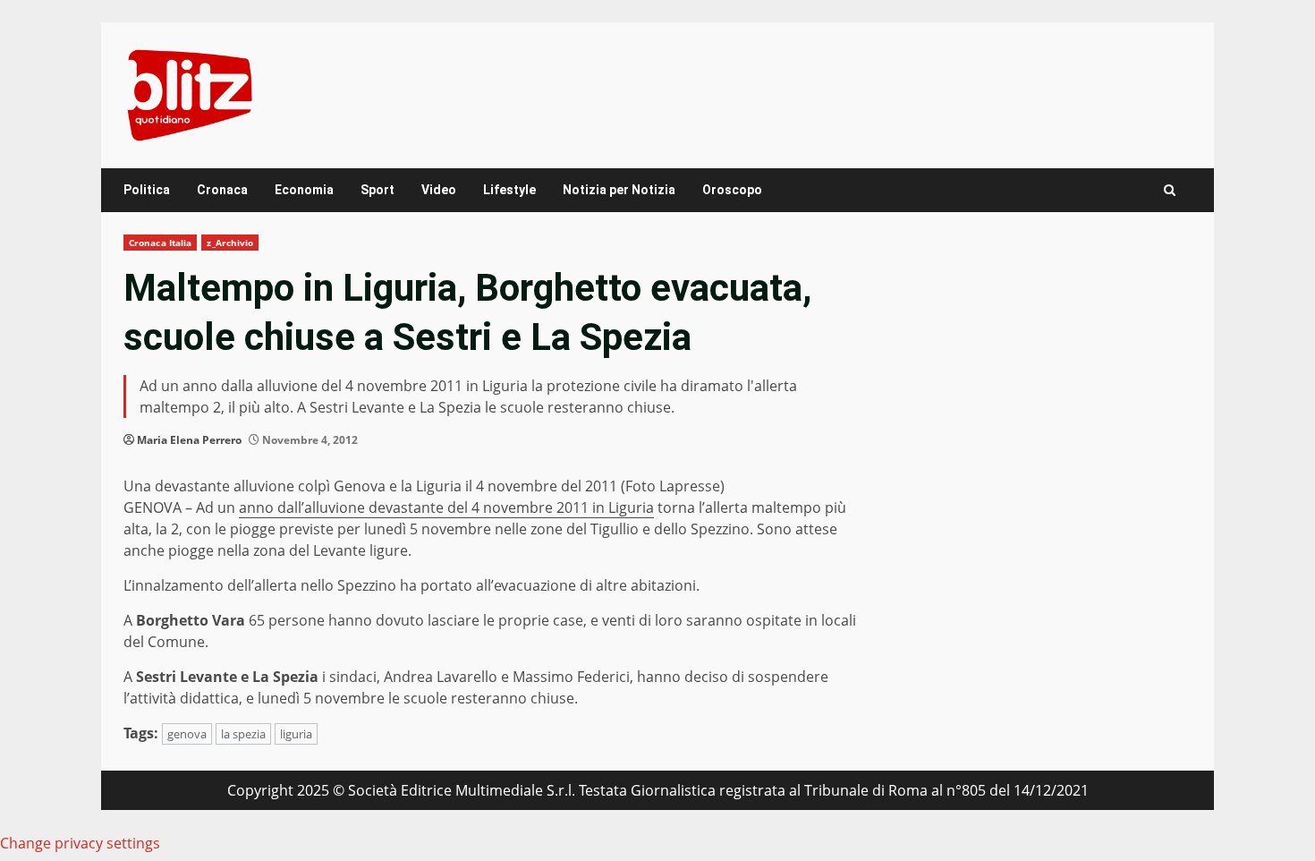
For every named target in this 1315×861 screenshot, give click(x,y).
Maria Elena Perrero (189, 440)
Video (438, 190)
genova (187, 734)
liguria (296, 734)
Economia (304, 190)
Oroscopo (732, 190)
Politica (146, 190)
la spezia (243, 734)
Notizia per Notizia (619, 190)
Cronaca (222, 190)
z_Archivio (230, 242)
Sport (377, 190)
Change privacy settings (80, 843)
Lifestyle (509, 190)
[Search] (1169, 190)
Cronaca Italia (160, 242)
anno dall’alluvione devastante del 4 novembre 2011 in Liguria (446, 507)
